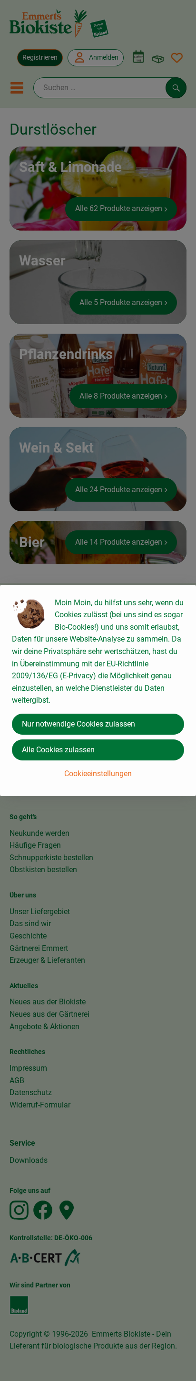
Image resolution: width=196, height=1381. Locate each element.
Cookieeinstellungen (98, 773)
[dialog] (98, 690)
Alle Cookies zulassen (58, 749)
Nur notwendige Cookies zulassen (78, 723)
